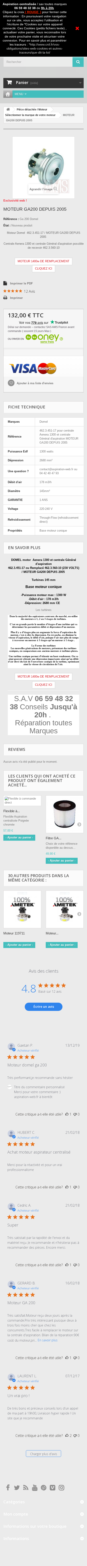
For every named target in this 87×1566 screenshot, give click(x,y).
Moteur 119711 (14, 933)
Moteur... (52, 933)
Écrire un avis (43, 1006)
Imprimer (16, 298)
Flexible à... (11, 811)
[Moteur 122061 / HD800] (65, 909)
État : (6, 225)
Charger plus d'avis (43, 1454)
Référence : (11, 219)
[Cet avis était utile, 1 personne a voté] (66, 1114)
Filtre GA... (53, 838)
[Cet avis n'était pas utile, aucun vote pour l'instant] (75, 1114)
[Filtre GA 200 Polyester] (65, 814)
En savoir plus (48, 1340)
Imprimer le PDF (21, 283)
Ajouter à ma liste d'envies (34, 383)
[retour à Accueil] (8, 109)
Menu (19, 94)
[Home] (7, 94)
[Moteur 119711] (22, 909)
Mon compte (15, 1514)
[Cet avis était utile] (66, 1435)
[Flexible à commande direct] (22, 800)
